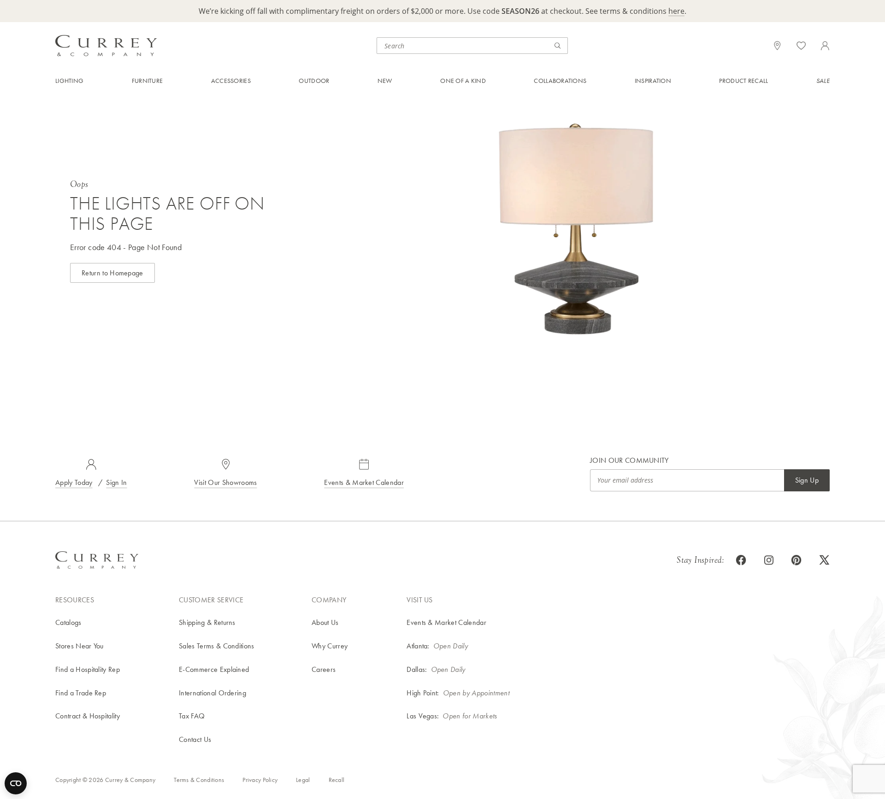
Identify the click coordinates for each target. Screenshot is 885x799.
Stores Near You (79, 646)
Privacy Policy (259, 780)
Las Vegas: (423, 716)
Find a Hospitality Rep (87, 669)
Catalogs (68, 622)
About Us (325, 622)
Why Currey (330, 646)
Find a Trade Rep (80, 693)
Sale (823, 80)
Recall (337, 780)
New (385, 80)
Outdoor (314, 80)
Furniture (147, 80)
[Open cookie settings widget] (16, 783)
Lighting (69, 80)
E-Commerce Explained (214, 669)
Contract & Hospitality (87, 716)
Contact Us (195, 739)
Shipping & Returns (207, 622)
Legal (303, 780)
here (676, 11)
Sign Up (807, 480)
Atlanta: (418, 646)
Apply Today (74, 482)
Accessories (231, 80)
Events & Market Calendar (364, 482)
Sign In (116, 482)
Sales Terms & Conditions (216, 646)
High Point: (423, 693)
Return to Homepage (112, 273)
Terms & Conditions (199, 780)
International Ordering (212, 693)
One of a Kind (463, 80)
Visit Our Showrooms (225, 482)
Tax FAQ (192, 716)
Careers (324, 669)
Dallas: (417, 669)
